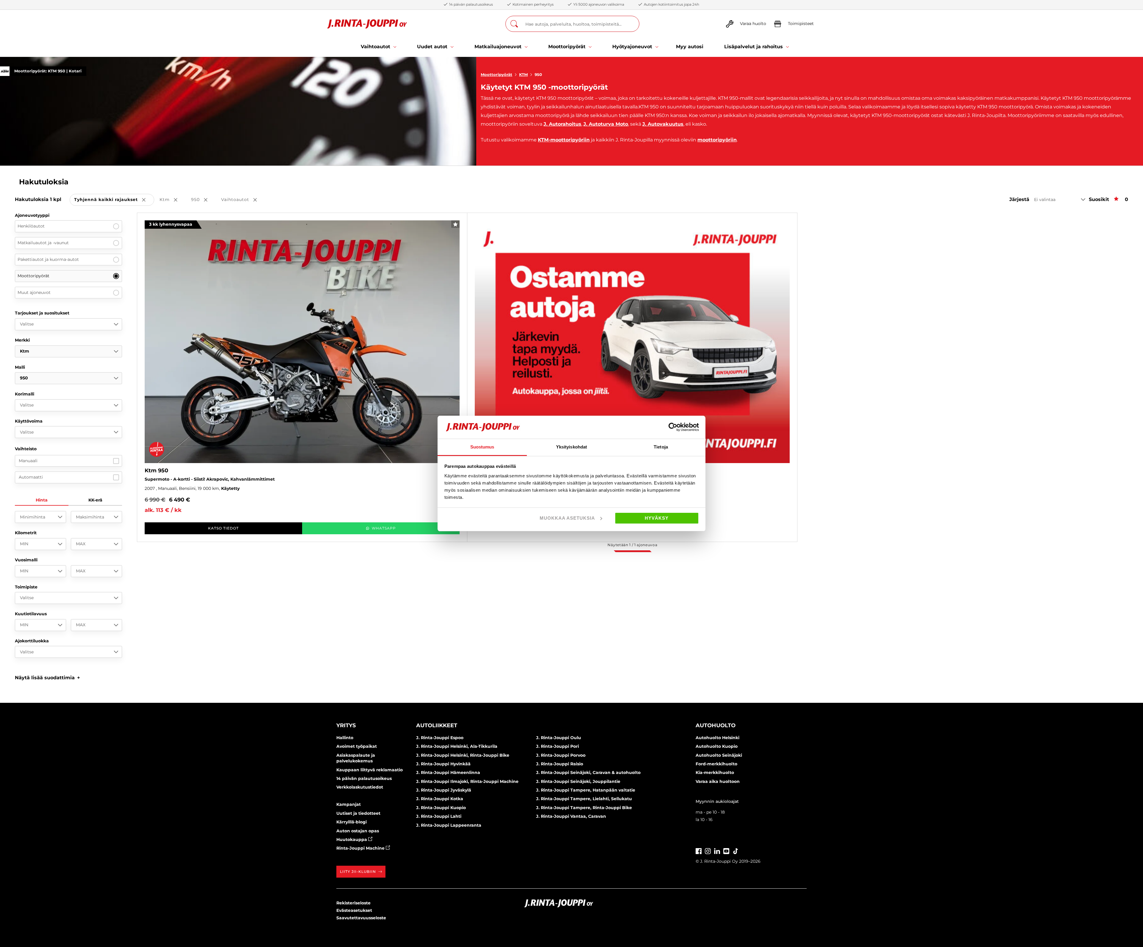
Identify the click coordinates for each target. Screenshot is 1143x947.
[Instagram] (708, 850)
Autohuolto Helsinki (717, 737)
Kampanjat (348, 804)
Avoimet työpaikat (356, 746)
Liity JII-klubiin (358, 871)
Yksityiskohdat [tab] (571, 446)
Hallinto (344, 737)
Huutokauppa (352, 839)
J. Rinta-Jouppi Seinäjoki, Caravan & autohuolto (588, 772)
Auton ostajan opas (357, 831)
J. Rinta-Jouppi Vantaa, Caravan (571, 816)
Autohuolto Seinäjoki (719, 755)
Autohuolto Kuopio (717, 746)
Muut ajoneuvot (34, 292)
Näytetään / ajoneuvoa (632, 545)
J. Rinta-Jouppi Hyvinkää (443, 764)
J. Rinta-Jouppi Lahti (438, 816)
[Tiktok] (735, 850)
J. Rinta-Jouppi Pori (557, 746)
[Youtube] (726, 850)
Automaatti (31, 477)
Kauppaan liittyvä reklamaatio (369, 769)
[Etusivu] (367, 24)
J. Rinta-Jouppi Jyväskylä (443, 790)
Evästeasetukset (354, 910)
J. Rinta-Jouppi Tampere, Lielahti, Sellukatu (584, 798)
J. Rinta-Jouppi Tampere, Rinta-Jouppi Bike (584, 807)
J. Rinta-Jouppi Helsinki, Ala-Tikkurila (456, 746)
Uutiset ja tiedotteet (358, 813)
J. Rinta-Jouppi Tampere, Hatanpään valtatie (585, 790)
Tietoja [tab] (661, 446)
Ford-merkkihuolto (716, 764)
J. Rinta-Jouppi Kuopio (441, 807)
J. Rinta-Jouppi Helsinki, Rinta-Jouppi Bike (462, 755)
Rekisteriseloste (353, 903)
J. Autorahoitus (562, 124)
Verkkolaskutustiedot (359, 787)
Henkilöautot (31, 226)
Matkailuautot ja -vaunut (43, 242)
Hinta (42, 500)
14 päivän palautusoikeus (364, 778)
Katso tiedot (223, 528)
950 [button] (203, 200)
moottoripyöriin (717, 140)
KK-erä (95, 500)
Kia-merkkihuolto (715, 772)
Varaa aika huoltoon (718, 781)
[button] (47, 677)
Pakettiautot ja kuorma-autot (48, 259)
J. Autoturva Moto (605, 124)
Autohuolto (716, 725)
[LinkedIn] (717, 850)
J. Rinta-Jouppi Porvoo (560, 755)
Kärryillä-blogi (351, 822)
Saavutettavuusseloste (361, 917)
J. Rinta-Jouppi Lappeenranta (448, 825)
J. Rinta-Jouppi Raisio (559, 764)
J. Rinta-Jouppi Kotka (439, 798)
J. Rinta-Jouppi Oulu (558, 737)
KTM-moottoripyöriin (564, 140)
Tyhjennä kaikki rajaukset (114, 200)
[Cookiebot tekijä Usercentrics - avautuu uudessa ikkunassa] (673, 427)
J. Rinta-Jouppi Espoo (439, 737)
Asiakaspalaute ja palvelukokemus (355, 758)
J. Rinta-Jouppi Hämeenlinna (448, 772)
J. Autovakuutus (662, 124)
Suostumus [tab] (482, 446)
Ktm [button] (173, 200)
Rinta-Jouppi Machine (361, 848)
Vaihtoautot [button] (243, 200)
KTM (523, 74)
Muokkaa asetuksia (567, 518)
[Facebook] (699, 850)
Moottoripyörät (496, 74)
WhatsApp (384, 528)
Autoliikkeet (436, 725)
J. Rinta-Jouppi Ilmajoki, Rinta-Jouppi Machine (467, 781)
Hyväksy (657, 518)
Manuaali (28, 460)
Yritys (346, 725)
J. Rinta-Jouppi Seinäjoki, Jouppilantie (578, 781)
